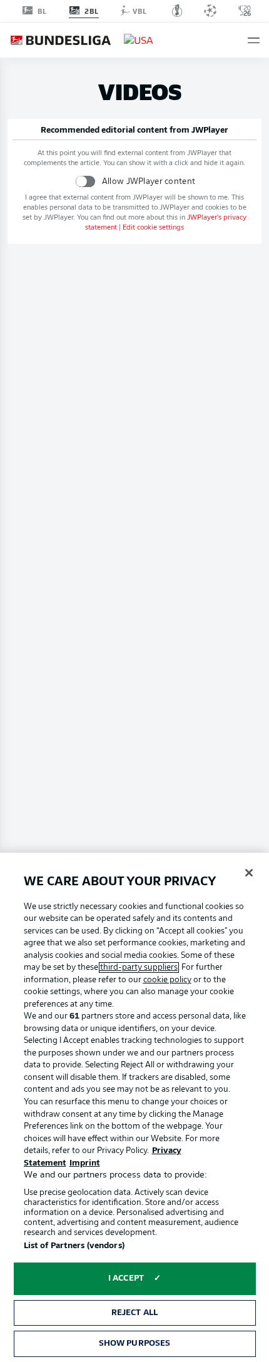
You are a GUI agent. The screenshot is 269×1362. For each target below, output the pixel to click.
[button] (253, 40)
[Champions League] (210, 11)
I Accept (126, 1278)
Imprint (84, 1163)
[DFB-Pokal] (177, 11)
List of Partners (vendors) (74, 1246)
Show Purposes (135, 1343)
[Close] (249, 873)
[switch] (85, 181)
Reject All (134, 1313)
